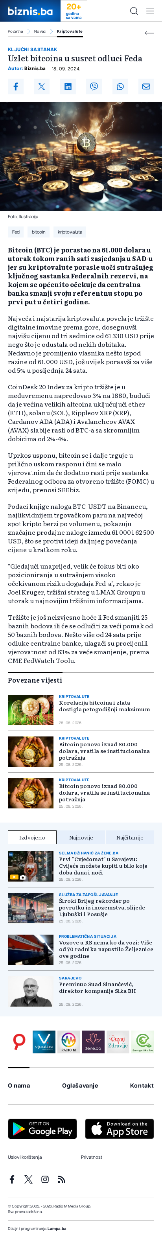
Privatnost (91, 1157)
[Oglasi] (19, 1042)
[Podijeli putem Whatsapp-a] (120, 86)
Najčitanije (130, 837)
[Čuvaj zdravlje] (118, 1042)
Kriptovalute (70, 31)
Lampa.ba (57, 1229)
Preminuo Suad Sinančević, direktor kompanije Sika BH (97, 987)
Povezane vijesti (35, 680)
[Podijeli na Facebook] (16, 86)
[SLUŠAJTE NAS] (68, 1042)
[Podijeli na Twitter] (42, 86)
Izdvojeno (32, 837)
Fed (16, 232)
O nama (19, 1086)
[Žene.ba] (93, 1042)
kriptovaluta (70, 232)
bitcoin (39, 232)
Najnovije (81, 837)
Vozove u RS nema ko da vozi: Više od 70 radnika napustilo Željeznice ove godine (106, 949)
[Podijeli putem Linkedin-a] (68, 86)
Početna (15, 31)
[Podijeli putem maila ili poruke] (146, 86)
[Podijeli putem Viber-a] (94, 86)
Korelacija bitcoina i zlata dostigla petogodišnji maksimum (104, 705)
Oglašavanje (80, 1086)
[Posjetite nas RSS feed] (61, 1179)
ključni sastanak (32, 49)
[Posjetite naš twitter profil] (28, 1179)
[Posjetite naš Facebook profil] (12, 1179)
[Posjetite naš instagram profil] (45, 1179)
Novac (40, 31)
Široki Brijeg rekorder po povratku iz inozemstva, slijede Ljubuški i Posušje (102, 907)
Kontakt (142, 1086)
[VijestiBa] (44, 1042)
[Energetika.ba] (142, 1042)
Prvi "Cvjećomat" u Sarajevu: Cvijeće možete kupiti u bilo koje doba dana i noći (103, 866)
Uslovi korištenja (25, 1157)
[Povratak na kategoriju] (149, 33)
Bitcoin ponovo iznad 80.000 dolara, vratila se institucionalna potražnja (104, 751)
